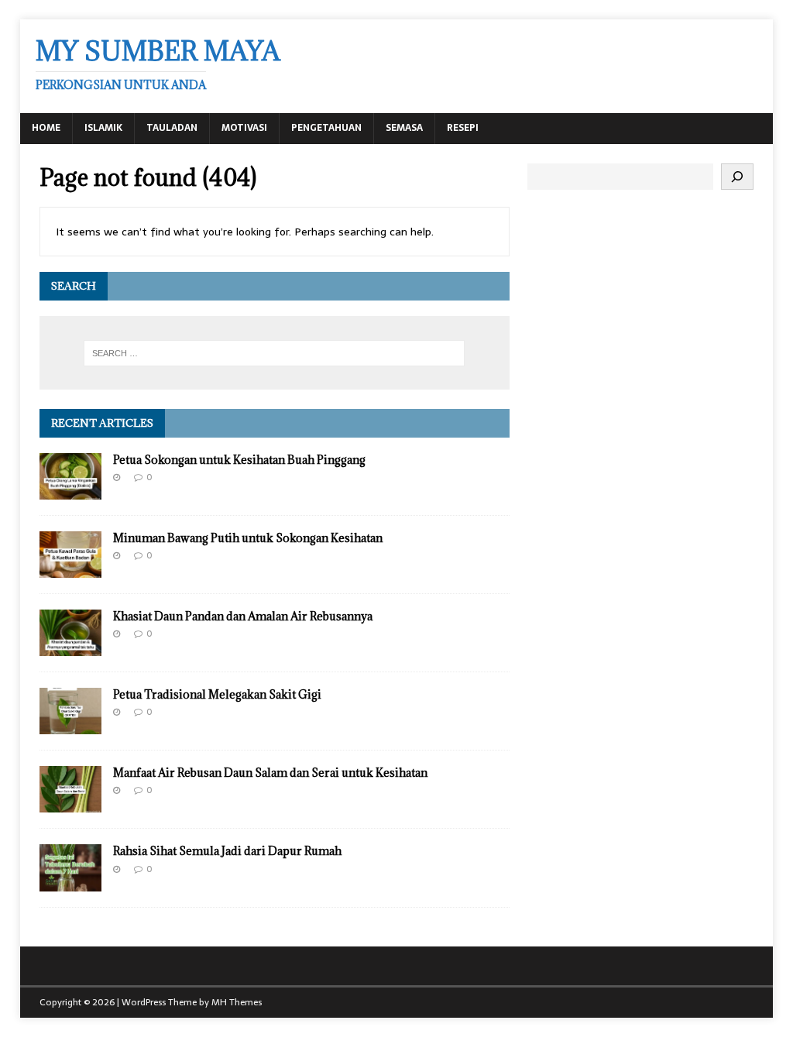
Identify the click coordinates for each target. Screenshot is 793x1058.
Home (46, 128)
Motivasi (244, 128)
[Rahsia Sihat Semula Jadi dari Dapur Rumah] (70, 882)
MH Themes (236, 1002)
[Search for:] (274, 353)
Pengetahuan (326, 128)
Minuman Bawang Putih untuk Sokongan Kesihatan (248, 538)
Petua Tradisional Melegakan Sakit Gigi (217, 694)
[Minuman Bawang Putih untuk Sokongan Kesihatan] (70, 569)
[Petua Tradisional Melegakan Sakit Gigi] (70, 725)
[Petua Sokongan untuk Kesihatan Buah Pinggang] (70, 491)
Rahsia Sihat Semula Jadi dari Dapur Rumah (227, 850)
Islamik (103, 128)
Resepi (463, 128)
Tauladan (171, 128)
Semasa (404, 128)
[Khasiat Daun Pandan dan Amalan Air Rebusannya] (70, 647)
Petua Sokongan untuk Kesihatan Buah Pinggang (239, 459)
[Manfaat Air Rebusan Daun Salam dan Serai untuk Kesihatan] (70, 803)
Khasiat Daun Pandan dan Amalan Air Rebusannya (242, 616)
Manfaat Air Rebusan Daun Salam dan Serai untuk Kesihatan (270, 772)
